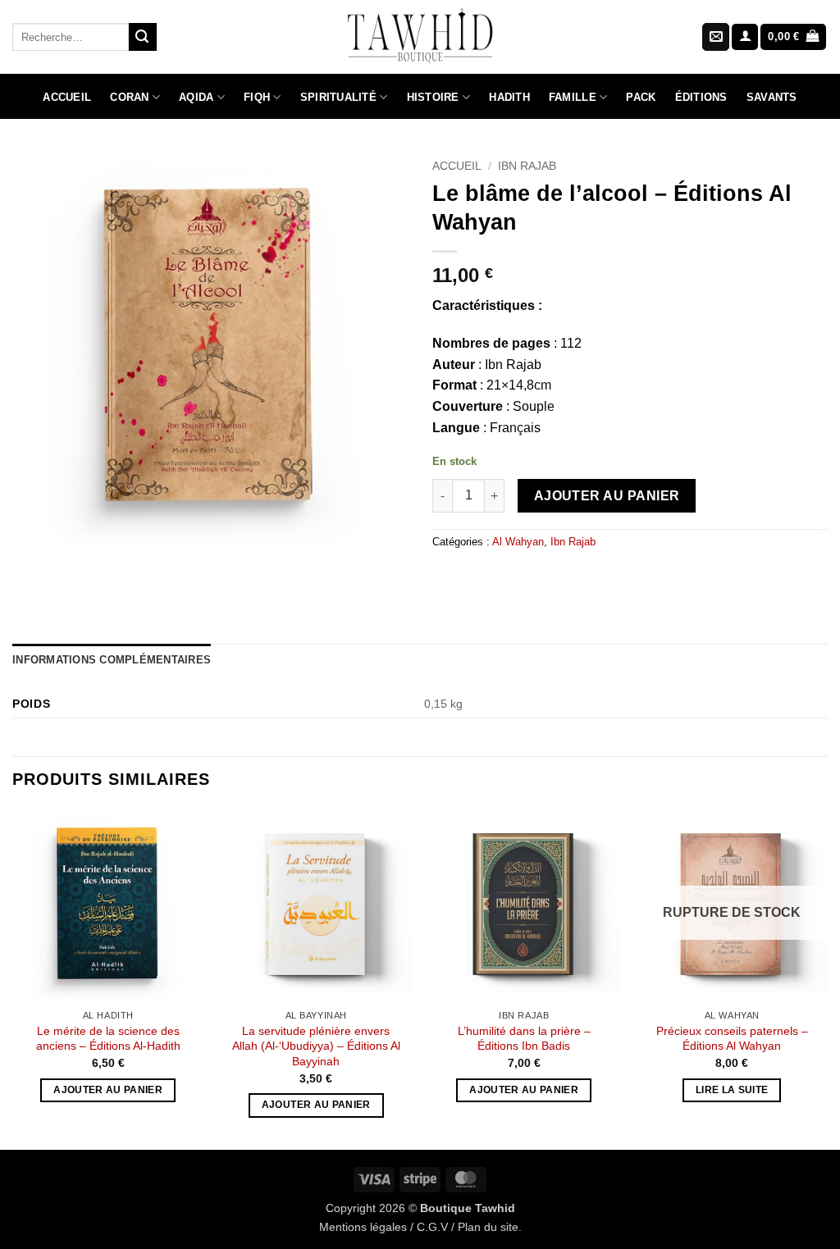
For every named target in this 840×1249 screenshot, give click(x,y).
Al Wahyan (518, 542)
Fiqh (257, 97)
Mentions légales (363, 1226)
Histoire (433, 97)
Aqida (196, 97)
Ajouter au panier (607, 496)
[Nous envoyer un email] (715, 37)
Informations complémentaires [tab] (111, 660)
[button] (745, 37)
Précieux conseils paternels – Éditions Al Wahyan (732, 1038)
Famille (572, 97)
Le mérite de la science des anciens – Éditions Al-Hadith (108, 1038)
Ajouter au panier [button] (107, 1090)
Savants (771, 97)
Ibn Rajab (527, 166)
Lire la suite (732, 1090)
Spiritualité (338, 97)
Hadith (509, 97)
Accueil (67, 97)
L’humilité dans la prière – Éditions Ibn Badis (524, 1038)
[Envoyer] (143, 37)
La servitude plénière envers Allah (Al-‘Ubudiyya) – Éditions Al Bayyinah (316, 1046)
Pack (640, 97)
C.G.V (432, 1226)
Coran (129, 97)
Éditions (701, 97)
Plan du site (488, 1226)
